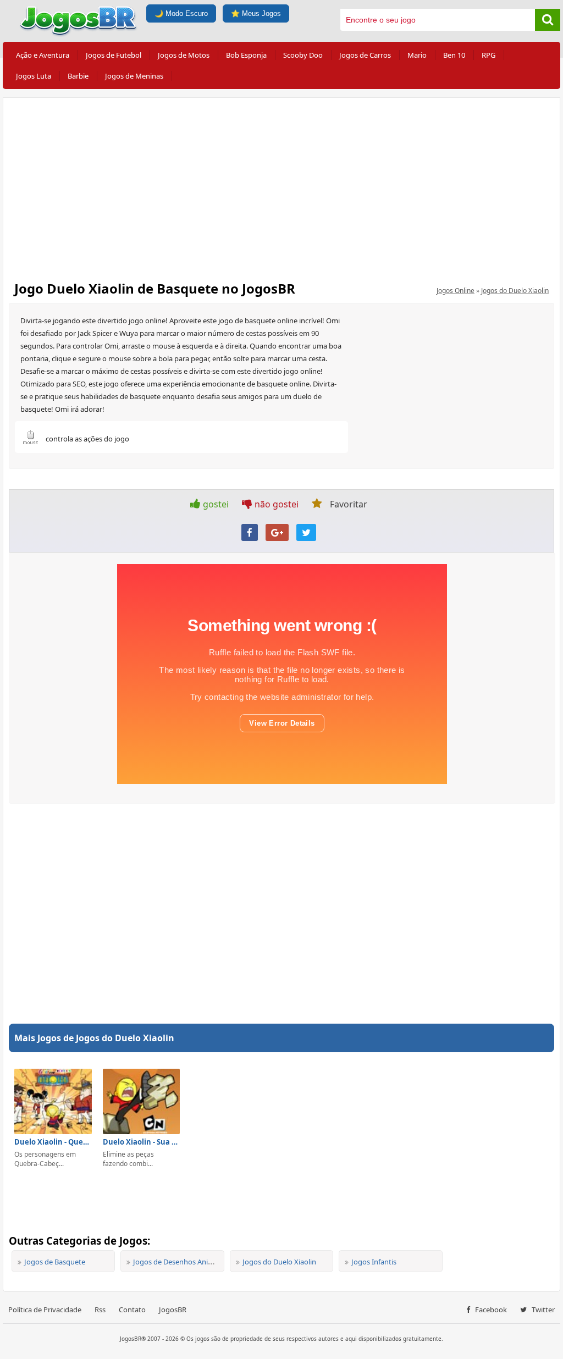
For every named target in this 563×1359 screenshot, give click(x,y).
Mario (417, 55)
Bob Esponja (246, 55)
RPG (488, 55)
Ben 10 (454, 55)
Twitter (542, 1309)
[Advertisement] (281, 186)
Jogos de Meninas (134, 76)
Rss (100, 1309)
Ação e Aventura (42, 55)
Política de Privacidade (44, 1309)
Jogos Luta (33, 76)
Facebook (490, 1309)
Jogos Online (455, 290)
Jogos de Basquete (54, 1262)
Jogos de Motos (183, 55)
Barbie (78, 76)
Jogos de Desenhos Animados (181, 1262)
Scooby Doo (303, 55)
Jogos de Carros (365, 55)
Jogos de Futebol (113, 55)
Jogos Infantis (373, 1262)
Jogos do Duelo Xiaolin (515, 290)
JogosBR (172, 1309)
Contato (132, 1309)
